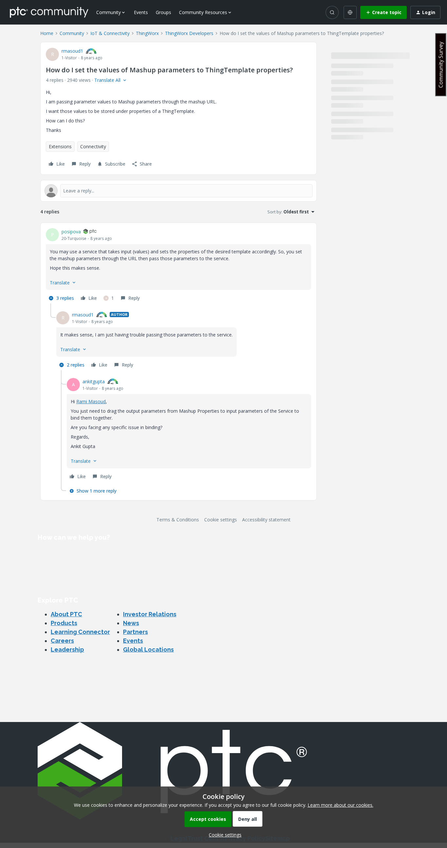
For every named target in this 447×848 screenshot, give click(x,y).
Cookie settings (220, 519)
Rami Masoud (91, 401)
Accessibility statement (266, 519)
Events (141, 12)
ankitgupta (93, 381)
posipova (71, 231)
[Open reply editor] (178, 190)
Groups (163, 12)
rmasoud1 (72, 51)
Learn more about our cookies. (340, 805)
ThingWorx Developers (189, 33)
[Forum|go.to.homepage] (49, 12)
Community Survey (440, 65)
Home (46, 33)
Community (72, 33)
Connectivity (93, 146)
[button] (383, 12)
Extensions (60, 146)
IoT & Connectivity (110, 33)
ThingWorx (147, 33)
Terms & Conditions (177, 519)
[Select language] (350, 12)
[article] (178, 265)
